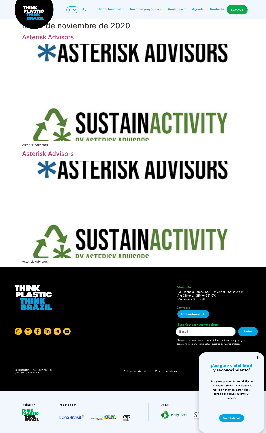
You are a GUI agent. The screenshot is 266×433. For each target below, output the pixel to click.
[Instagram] (28, 331)
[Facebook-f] (37, 331)
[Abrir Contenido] (185, 9)
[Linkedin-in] (47, 331)
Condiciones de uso (166, 371)
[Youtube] (67, 331)
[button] (259, 357)
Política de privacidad (136, 371)
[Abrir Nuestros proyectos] (161, 9)
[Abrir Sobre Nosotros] (123, 9)
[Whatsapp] (18, 331)
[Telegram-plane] (57, 331)
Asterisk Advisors (48, 37)
